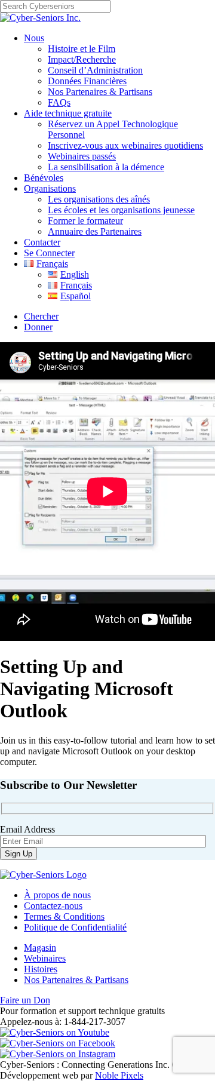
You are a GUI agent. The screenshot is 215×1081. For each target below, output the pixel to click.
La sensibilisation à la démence (106, 167)
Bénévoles (43, 178)
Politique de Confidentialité (75, 927)
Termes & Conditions (64, 916)
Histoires (40, 969)
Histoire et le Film (81, 49)
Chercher (41, 316)
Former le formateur (85, 221)
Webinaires (45, 958)
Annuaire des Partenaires (95, 231)
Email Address (27, 829)
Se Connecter (49, 253)
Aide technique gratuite (68, 113)
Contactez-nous (53, 906)
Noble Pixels (119, 1075)
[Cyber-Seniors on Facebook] (57, 1043)
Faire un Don (25, 1000)
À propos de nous (57, 895)
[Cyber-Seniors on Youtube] (54, 1032)
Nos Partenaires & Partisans (100, 92)
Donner (38, 327)
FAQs (59, 102)
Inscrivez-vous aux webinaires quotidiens (125, 145)
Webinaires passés (82, 156)
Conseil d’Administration (95, 70)
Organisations (50, 188)
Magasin (40, 947)
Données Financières (87, 81)
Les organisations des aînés (99, 199)
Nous (34, 38)
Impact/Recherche (82, 59)
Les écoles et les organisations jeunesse (121, 210)
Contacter (42, 242)
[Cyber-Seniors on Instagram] (57, 1054)
